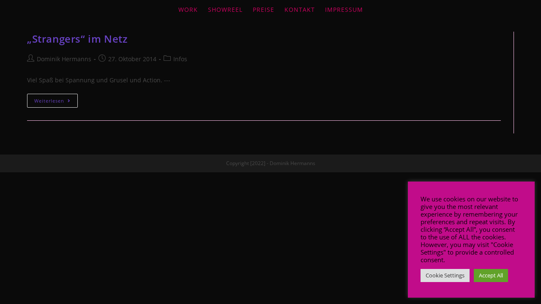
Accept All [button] (491, 275)
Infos (180, 59)
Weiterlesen (49, 101)
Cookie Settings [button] (445, 275)
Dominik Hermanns (64, 59)
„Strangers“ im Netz (77, 39)
